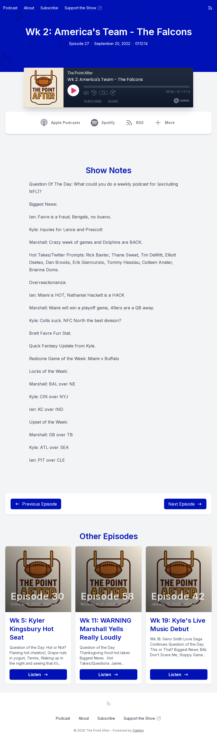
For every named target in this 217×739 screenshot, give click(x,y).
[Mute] (86, 92)
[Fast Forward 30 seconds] (113, 92)
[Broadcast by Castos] (181, 100)
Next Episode (181, 504)
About (29, 8)
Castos (138, 730)
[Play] (73, 90)
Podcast (10, 8)
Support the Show (80, 8)
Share (113, 101)
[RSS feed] (210, 8)
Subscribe (49, 8)
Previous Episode (39, 504)
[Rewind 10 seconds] (94, 92)
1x (103, 93)
